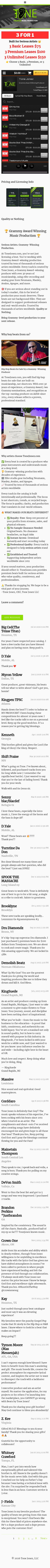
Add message (12, 617)
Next (43, 1538)
